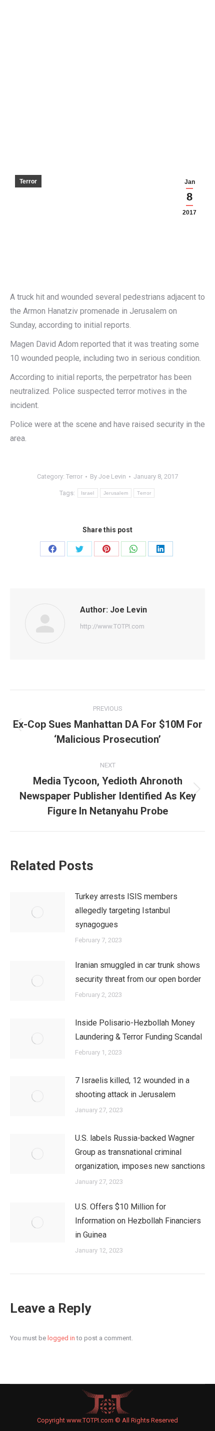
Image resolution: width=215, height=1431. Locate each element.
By (108, 476)
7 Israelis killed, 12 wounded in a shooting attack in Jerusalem (132, 1087)
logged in (61, 1338)
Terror (28, 181)
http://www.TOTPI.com (112, 626)
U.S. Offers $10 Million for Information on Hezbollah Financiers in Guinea (138, 1221)
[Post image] (37, 912)
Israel (87, 493)
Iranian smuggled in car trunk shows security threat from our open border (138, 972)
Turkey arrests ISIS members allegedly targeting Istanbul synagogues (126, 910)
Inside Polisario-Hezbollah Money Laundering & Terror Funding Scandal (138, 1030)
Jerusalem (116, 493)
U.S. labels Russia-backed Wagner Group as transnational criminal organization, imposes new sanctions (140, 1152)
